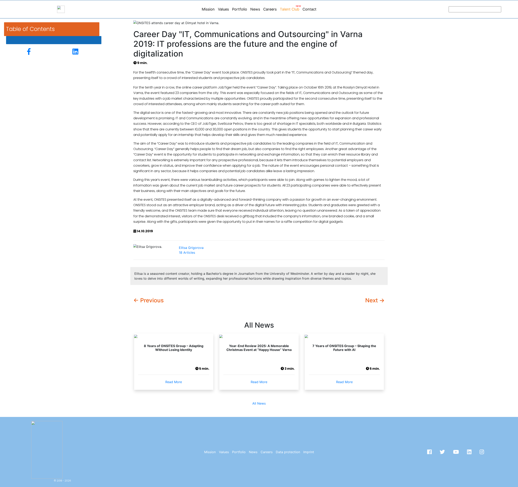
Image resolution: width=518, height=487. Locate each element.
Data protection (288, 452)
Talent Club (290, 8)
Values (223, 9)
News (255, 9)
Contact (309, 9)
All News (259, 403)
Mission (208, 9)
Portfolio (239, 9)
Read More (173, 382)
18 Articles (191, 250)
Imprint (308, 452)
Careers (270, 9)
